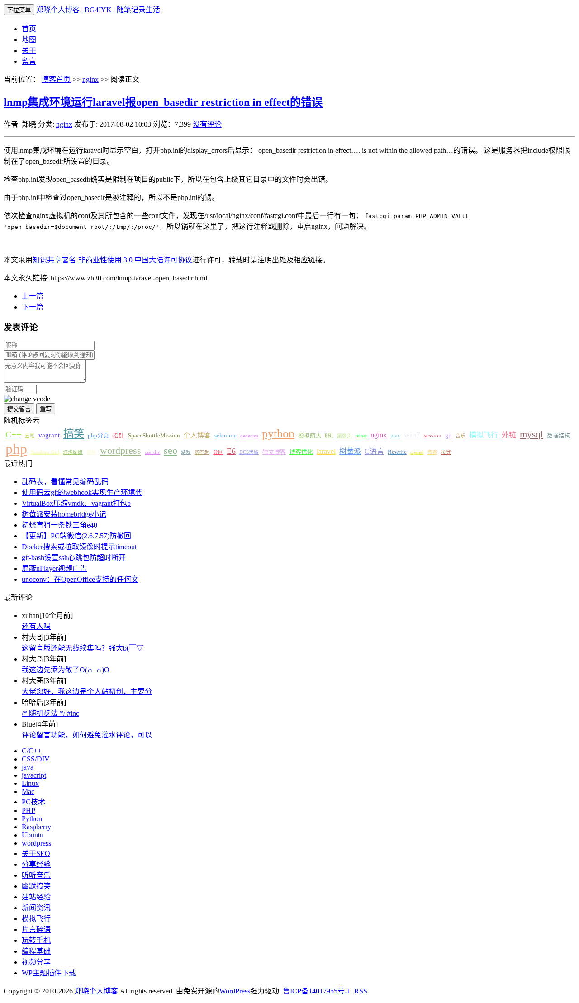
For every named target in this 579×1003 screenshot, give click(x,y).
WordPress (234, 991)
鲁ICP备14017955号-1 (317, 991)
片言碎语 (36, 929)
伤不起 (202, 452)
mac (395, 436)
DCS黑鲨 (249, 452)
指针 (118, 436)
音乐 (460, 435)
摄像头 (344, 435)
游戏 (186, 452)
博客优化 (301, 452)
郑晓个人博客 (96, 991)
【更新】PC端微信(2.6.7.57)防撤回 (76, 536)
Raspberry (36, 827)
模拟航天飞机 (315, 436)
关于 (29, 50)
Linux (30, 783)
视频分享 (36, 962)
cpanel (417, 452)
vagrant (49, 435)
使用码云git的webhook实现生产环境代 (82, 492)
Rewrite (397, 452)
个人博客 (197, 435)
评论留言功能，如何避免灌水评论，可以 (87, 735)
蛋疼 (91, 452)
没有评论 (207, 124)
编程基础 (36, 951)
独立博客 (274, 452)
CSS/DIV (36, 759)
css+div (152, 452)
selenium (225, 436)
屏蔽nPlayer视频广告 (54, 568)
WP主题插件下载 (49, 973)
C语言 (374, 451)
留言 (29, 61)
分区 (218, 452)
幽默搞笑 (36, 886)
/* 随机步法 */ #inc (50, 713)
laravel (326, 451)
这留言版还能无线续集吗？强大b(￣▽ (82, 648)
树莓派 (350, 451)
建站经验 (36, 897)
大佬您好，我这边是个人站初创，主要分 (87, 691)
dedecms (249, 435)
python (278, 433)
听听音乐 (36, 875)
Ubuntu (32, 835)
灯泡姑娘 (73, 452)
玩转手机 (36, 940)
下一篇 (32, 307)
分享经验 (36, 864)
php (16, 449)
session (432, 436)
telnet (361, 435)
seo (170, 450)
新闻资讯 (36, 908)
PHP (28, 810)
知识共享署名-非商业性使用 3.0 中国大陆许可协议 (112, 260)
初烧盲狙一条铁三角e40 (59, 525)
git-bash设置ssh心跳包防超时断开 (74, 557)
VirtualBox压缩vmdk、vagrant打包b (76, 503)
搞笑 (73, 434)
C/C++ (32, 751)
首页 (29, 29)
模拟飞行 (483, 435)
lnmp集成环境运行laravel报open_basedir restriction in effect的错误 (163, 102)
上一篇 (32, 296)
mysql (531, 434)
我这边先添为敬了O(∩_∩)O (65, 670)
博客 (432, 452)
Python (32, 818)
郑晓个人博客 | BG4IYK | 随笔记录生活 (98, 10)
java (27, 767)
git (448, 436)
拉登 (446, 452)
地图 (29, 39)
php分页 (98, 436)
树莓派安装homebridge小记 (64, 514)
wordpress (120, 450)
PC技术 (33, 802)
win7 (412, 434)
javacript (34, 775)
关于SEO (36, 853)
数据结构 (558, 436)
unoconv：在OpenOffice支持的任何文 (80, 579)
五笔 (30, 435)
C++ (13, 434)
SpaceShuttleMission (154, 436)
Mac (28, 791)
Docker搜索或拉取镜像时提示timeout (79, 547)
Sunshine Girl (45, 452)
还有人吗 (36, 626)
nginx (90, 79)
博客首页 (56, 79)
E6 (231, 451)
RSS (360, 991)
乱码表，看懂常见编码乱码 (65, 481)
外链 (509, 435)
